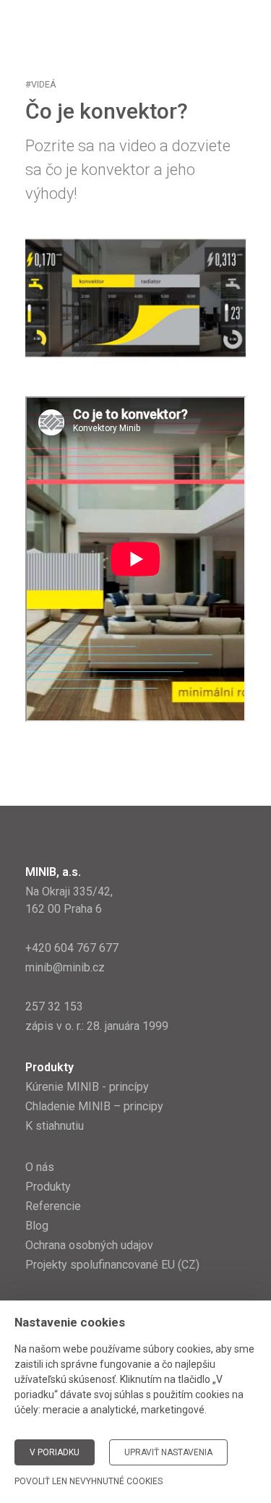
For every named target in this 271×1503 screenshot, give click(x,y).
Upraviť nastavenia (168, 1452)
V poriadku (54, 1452)
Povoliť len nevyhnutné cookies (88, 1481)
